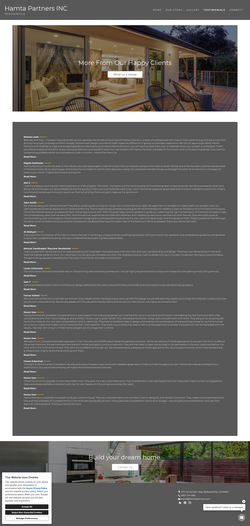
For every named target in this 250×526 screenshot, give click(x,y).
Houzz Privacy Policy (36, 488)
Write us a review (125, 74)
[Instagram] (190, 503)
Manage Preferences (27, 518)
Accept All (27, 506)
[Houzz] (180, 503)
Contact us (125, 467)
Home (157, 10)
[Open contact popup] (241, 517)
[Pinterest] (185, 503)
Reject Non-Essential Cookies (27, 512)
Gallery (193, 10)
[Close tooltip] (243, 501)
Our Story (174, 10)
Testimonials (214, 10)
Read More (30, 157)
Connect (236, 10)
